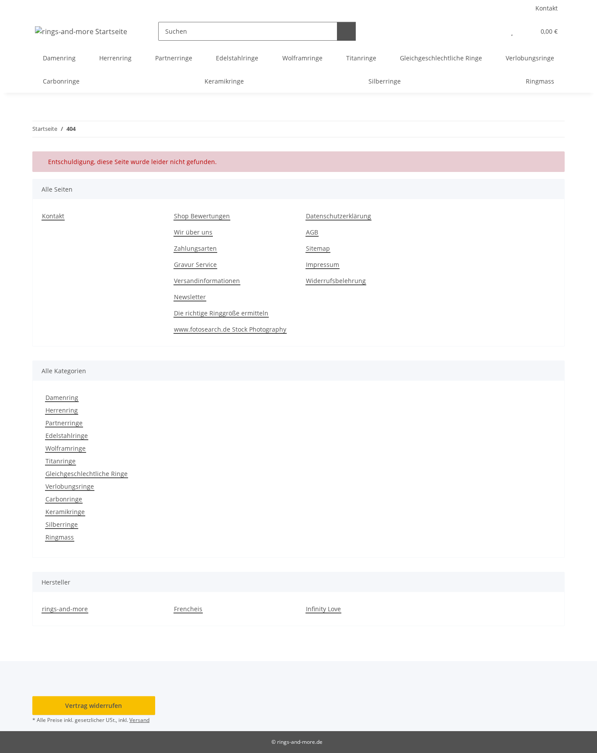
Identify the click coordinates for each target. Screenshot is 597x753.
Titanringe (60, 461)
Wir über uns (193, 232)
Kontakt (546, 8)
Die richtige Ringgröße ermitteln (221, 313)
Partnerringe (64, 423)
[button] (494, 31)
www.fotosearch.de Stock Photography (230, 329)
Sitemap (318, 248)
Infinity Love (323, 609)
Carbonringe (63, 499)
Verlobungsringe (69, 486)
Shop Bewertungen (202, 216)
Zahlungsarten (195, 248)
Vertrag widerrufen (93, 705)
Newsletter (190, 297)
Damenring (61, 397)
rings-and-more (65, 609)
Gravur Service (195, 264)
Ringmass (59, 537)
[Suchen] (346, 31)
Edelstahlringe (66, 435)
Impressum (322, 264)
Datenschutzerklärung (338, 216)
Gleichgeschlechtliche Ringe (86, 473)
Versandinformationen (207, 281)
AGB (312, 232)
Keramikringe (65, 512)
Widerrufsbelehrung (336, 281)
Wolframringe (65, 448)
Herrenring (61, 410)
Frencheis (188, 609)
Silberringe (61, 524)
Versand (139, 720)
